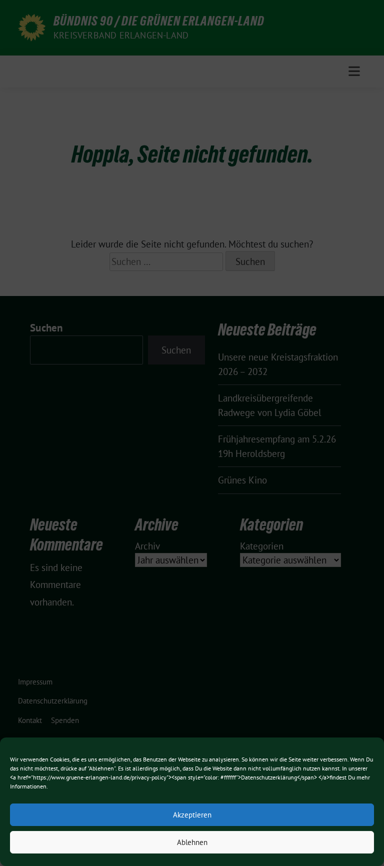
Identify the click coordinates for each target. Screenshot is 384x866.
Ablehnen (192, 842)
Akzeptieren (192, 815)
